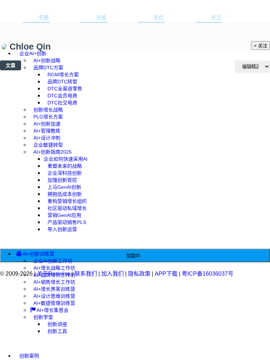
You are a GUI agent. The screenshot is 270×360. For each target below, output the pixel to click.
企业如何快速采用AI (66, 159)
